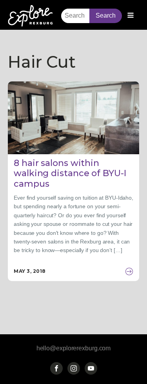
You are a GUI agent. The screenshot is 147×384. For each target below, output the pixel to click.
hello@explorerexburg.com (73, 348)
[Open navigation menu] (130, 16)
